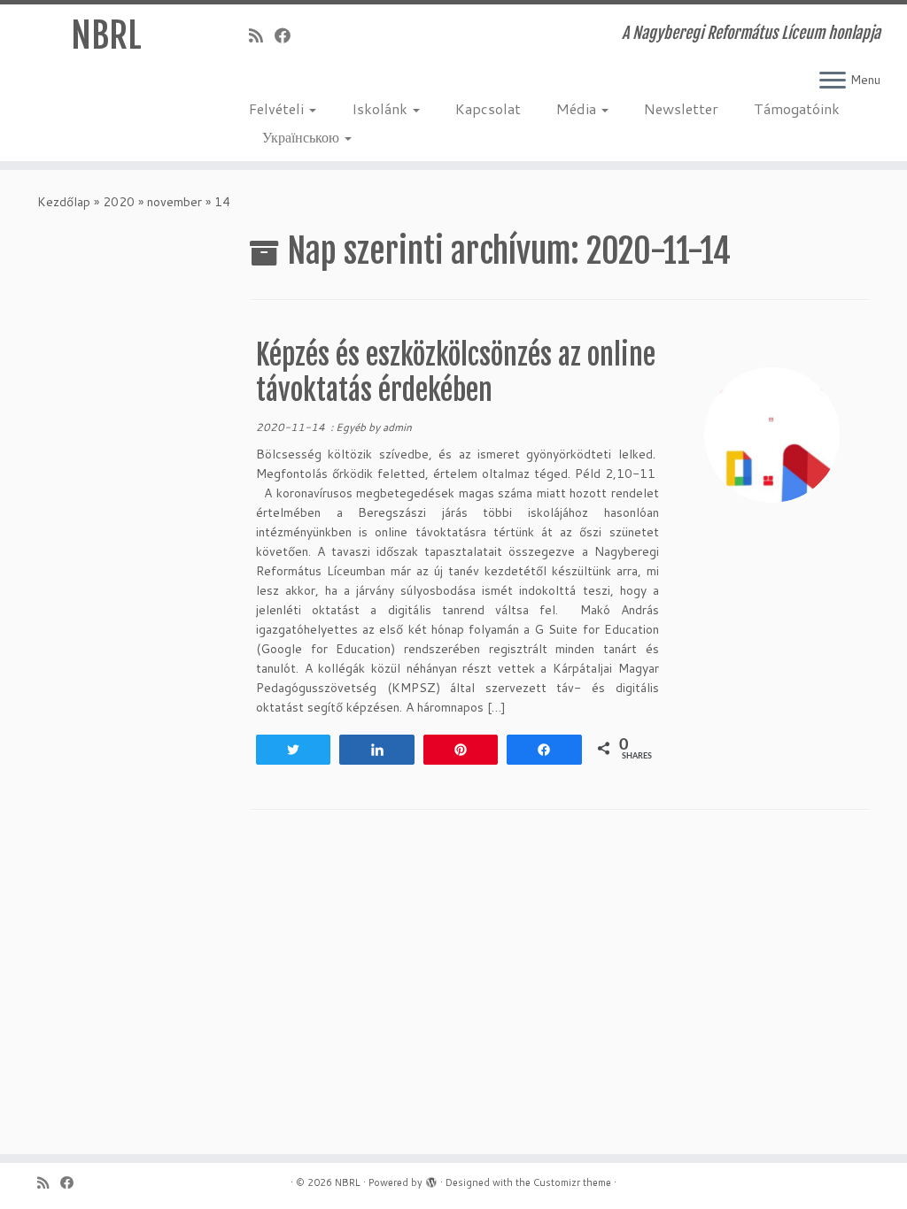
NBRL (106, 35)
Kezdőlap (63, 202)
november (174, 202)
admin (397, 427)
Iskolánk (381, 108)
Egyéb (352, 427)
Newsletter (681, 108)
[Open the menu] (832, 81)
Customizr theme (572, 1182)
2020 (119, 202)
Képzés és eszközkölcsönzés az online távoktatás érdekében (455, 372)
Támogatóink (797, 108)
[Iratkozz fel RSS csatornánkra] (262, 35)
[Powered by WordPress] (431, 1179)
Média (578, 108)
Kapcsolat (488, 108)
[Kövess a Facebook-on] (288, 35)
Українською (302, 137)
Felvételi (278, 108)
